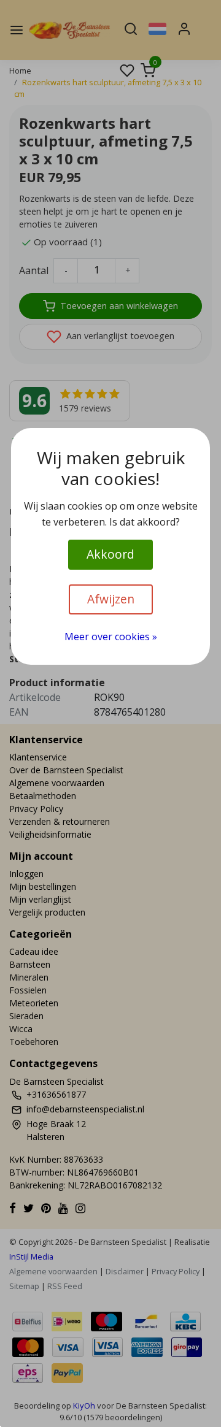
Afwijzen (110, 599)
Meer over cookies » (110, 636)
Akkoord (110, 554)
